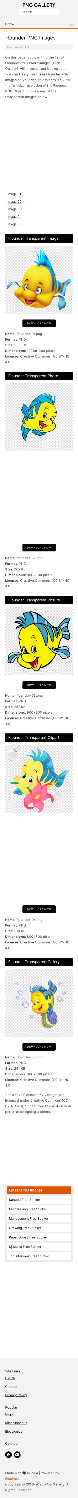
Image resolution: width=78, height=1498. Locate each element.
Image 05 (14, 224)
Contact (11, 1387)
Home (10, 47)
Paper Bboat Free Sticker (28, 1237)
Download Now (39, 323)
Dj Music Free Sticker (25, 1247)
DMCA (10, 1378)
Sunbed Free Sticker (24, 1200)
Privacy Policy (16, 1395)
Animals (19, 47)
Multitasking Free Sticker (28, 1209)
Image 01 (14, 194)
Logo (9, 1414)
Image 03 (14, 209)
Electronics (13, 1431)
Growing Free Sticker (25, 1228)
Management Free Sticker (28, 1219)
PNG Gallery (39, 5)
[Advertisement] (39, 145)
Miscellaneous (16, 1423)
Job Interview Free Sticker (29, 1256)
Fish (27, 47)
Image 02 (14, 202)
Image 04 (14, 217)
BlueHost (12, 1479)
